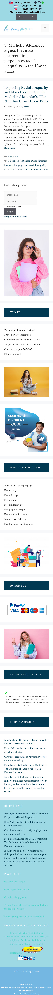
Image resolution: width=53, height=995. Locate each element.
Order (32, 17)
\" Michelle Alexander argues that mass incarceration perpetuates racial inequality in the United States (25, 165)
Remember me (13, 206)
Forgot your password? (15, 216)
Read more (9, 147)
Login (21, 17)
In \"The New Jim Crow (36, 169)
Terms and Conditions (21, 994)
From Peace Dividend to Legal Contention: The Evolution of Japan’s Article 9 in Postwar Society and (25, 768)
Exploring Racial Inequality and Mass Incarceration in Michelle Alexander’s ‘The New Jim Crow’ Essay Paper (26, 94)
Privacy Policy (34, 994)
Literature (13, 156)
